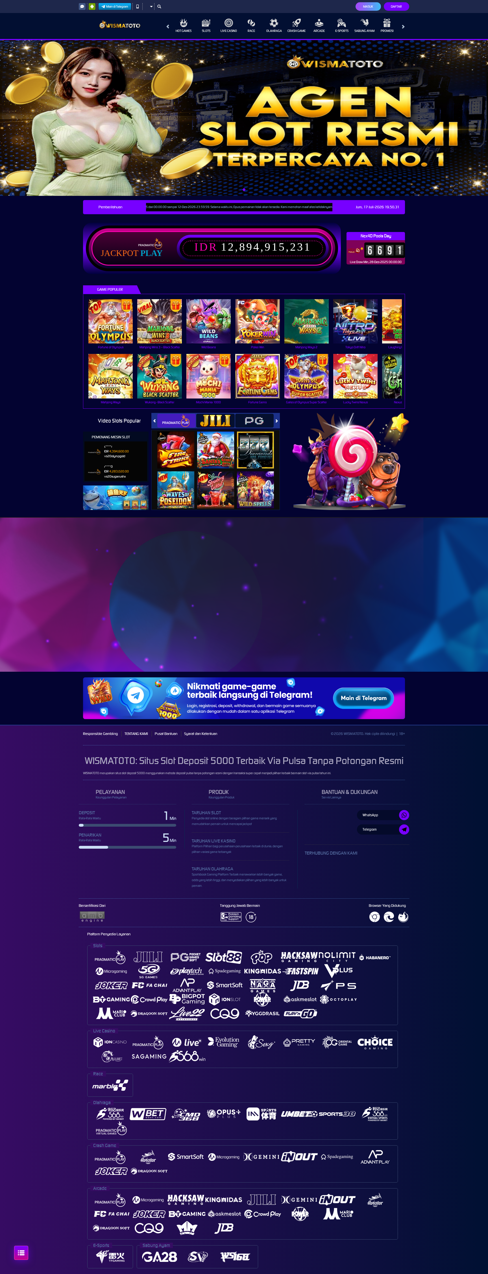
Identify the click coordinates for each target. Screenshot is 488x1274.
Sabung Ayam (364, 31)
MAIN (114, 321)
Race (251, 31)
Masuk (368, 6)
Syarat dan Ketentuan (200, 733)
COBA (179, 443)
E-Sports (341, 31)
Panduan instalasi (465, 606)
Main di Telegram (117, 6)
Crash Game (296, 31)
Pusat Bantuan (166, 733)
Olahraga (274, 31)
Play (151, 253)
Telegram (369, 829)
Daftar (396, 6)
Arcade (319, 31)
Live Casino (229, 31)
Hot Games (183, 31)
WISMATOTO (91, 773)
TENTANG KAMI (136, 733)
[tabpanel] (244, 118)
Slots (206, 31)
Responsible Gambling (100, 733)
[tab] (176, 421)
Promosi (387, 31)
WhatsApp (370, 815)
